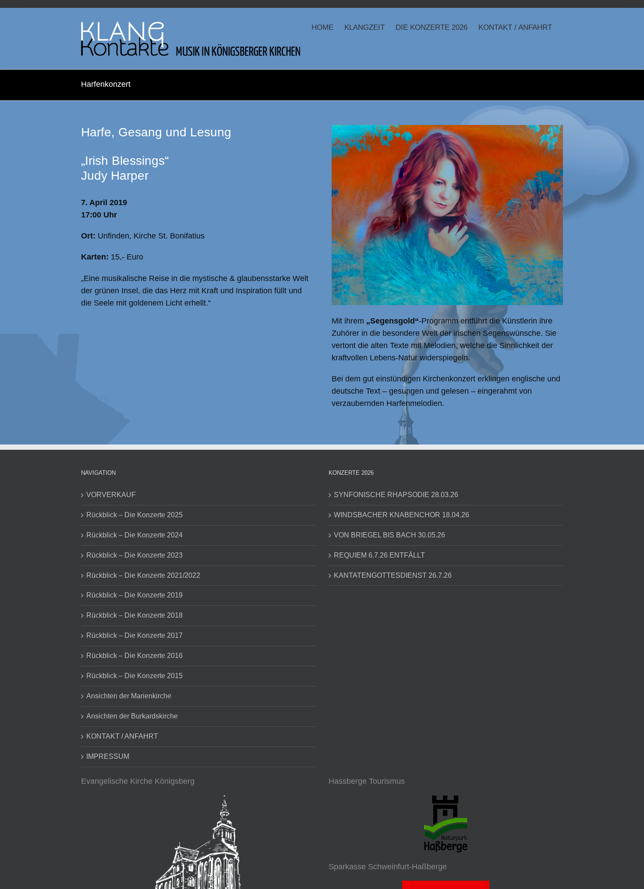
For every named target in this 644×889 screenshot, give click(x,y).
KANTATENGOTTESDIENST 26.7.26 (393, 575)
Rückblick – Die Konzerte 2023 (134, 555)
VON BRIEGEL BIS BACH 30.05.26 (389, 535)
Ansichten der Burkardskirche (132, 716)
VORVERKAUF (111, 494)
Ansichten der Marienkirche (128, 696)
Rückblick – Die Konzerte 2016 (134, 655)
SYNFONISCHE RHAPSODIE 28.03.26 (396, 494)
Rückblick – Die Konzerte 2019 (134, 595)
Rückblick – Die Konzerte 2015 (134, 675)
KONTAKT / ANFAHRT (122, 736)
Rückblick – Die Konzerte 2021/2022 (143, 575)
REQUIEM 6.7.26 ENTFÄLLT (379, 555)
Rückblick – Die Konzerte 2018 (134, 615)
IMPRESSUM (107, 756)
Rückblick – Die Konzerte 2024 (134, 535)
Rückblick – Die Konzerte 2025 (134, 515)
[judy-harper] (447, 128)
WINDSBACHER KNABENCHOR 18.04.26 (401, 515)
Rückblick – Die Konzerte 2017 (134, 635)
